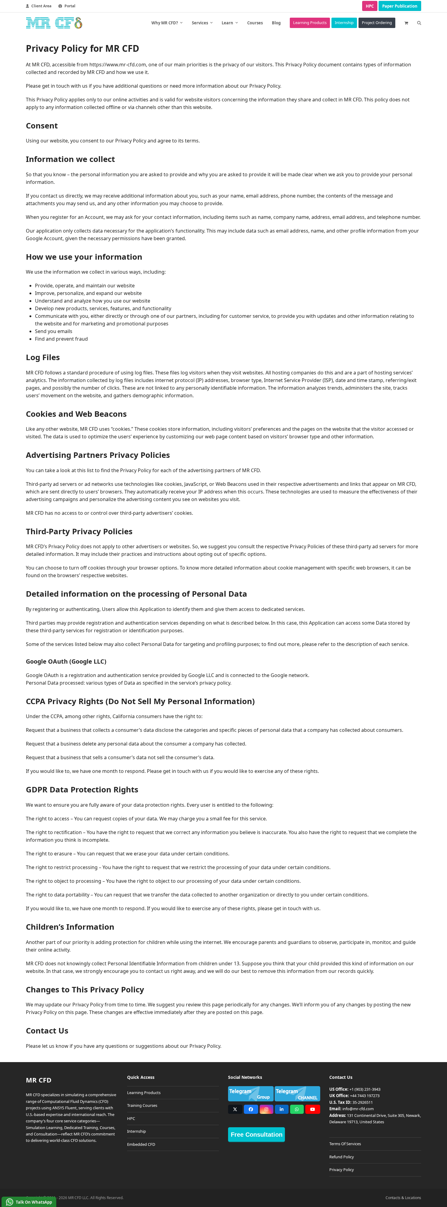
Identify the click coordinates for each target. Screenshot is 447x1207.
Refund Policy (341, 1157)
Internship (136, 1131)
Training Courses (142, 1105)
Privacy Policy (341, 1169)
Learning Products (144, 1092)
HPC (370, 6)
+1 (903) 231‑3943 (364, 1089)
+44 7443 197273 (364, 1095)
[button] (406, 22)
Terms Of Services (345, 1143)
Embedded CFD (141, 1144)
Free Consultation (256, 1134)
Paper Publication (400, 6)
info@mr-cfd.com (358, 1108)
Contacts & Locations (403, 1197)
